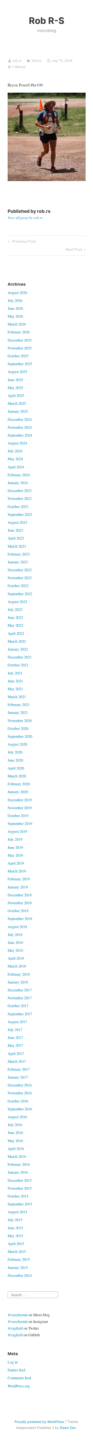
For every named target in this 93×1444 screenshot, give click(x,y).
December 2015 (20, 1180)
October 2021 (18, 664)
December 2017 (20, 989)
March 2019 (17, 870)
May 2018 (15, 950)
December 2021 (20, 656)
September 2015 (20, 1203)
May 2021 (15, 688)
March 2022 (17, 641)
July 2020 (15, 751)
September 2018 (20, 918)
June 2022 (15, 617)
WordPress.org (19, 1385)
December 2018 (20, 894)
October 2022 (18, 585)
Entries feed (16, 1369)
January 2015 (18, 1267)
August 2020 (17, 744)
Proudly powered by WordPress (39, 1422)
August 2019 (17, 831)
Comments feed (19, 1377)
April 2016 (16, 1148)
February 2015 (19, 1259)
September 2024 (20, 435)
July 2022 (15, 609)
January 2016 (18, 1172)
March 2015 (17, 1251)
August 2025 (17, 371)
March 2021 (17, 696)
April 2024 (16, 466)
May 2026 (15, 316)
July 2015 (15, 1219)
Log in (13, 1361)
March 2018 (17, 965)
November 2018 (20, 902)
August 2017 (17, 1021)
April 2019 (16, 863)
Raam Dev (68, 1428)
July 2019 (15, 839)
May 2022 (15, 625)
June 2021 (15, 680)
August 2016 (17, 1116)
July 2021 (15, 672)
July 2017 (15, 1029)
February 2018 (19, 974)
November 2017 (20, 997)
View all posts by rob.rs (25, 217)
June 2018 (15, 942)
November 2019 (20, 807)
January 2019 (18, 886)
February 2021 (19, 704)
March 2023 (17, 546)
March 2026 (17, 323)
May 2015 (15, 1235)
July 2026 (15, 300)
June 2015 (15, 1227)
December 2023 (20, 490)
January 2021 (18, 712)
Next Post (74, 250)
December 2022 (20, 569)
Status (36, 61)
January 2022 (18, 649)
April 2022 (16, 633)
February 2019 (19, 878)
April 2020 (16, 767)
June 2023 (15, 530)
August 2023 (17, 522)
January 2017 (18, 1077)
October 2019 (18, 815)
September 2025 (20, 363)
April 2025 (16, 395)
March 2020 (17, 775)
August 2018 (17, 926)
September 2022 (20, 593)
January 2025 (18, 411)
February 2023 (19, 553)
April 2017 (16, 1053)
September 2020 (20, 736)
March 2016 (17, 1156)
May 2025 (15, 387)
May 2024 (15, 458)
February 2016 (19, 1164)
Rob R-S (46, 20)
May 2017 (15, 1045)
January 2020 (18, 791)
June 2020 (15, 760)
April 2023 (16, 537)
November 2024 (20, 427)
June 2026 (15, 308)
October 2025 (18, 355)
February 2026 (19, 331)
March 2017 (17, 1061)
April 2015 (16, 1243)
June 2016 (15, 1132)
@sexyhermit (17, 1314)
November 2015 (20, 1188)
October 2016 (18, 1100)
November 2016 (20, 1092)
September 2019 (20, 823)
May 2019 (15, 855)
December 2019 (20, 799)
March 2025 (17, 403)
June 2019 (15, 847)
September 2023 (20, 514)
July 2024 (15, 450)
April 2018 (16, 958)
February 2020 (19, 783)
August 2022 (17, 601)
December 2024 (20, 419)
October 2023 (18, 506)
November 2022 (20, 577)
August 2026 (17, 292)
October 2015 (18, 1195)
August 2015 (17, 1211)
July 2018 (15, 934)
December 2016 (20, 1084)
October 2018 (18, 910)
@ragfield (15, 1328)
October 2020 (18, 728)
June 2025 (15, 379)
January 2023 (18, 561)
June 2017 (15, 1037)
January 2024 (18, 482)
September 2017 (20, 1013)
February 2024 (19, 474)
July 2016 (15, 1124)
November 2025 (20, 347)
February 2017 (19, 1069)
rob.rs (16, 61)
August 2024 (17, 442)
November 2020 (20, 720)
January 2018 (18, 981)
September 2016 (20, 1108)
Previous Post (23, 242)
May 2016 (15, 1140)
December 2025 (20, 339)
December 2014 (20, 1275)
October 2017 (18, 1005)
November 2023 (20, 498)
